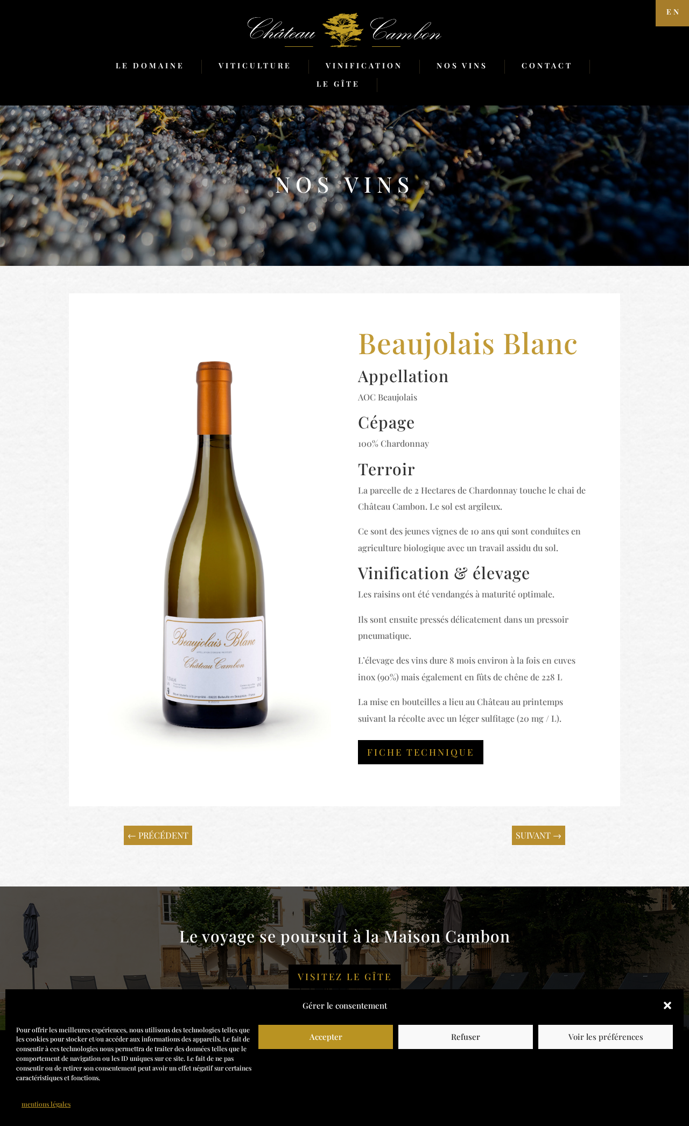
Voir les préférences (605, 1036)
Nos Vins (462, 65)
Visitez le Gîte (345, 976)
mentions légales (46, 1104)
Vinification (364, 65)
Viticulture (255, 65)
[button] (667, 1005)
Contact (547, 65)
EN (673, 11)
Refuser (465, 1036)
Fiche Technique (420, 752)
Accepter (326, 1036)
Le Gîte (338, 84)
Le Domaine (150, 65)
